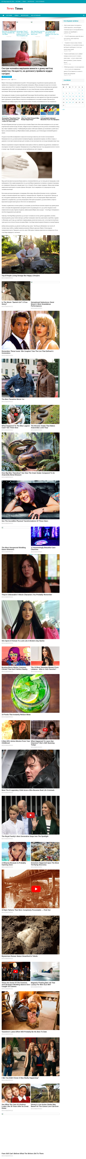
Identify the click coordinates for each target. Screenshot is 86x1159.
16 (82, 96)
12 (70, 96)
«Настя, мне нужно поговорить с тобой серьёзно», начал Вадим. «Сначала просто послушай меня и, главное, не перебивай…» (73, 29)
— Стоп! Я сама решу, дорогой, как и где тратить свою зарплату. (73, 37)
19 (70, 99)
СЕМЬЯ (24, 1)
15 (79, 96)
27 (73, 102)
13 (73, 96)
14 (76, 96)
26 (70, 102)
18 (66, 99)
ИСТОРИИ (18, 1)
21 (76, 99)
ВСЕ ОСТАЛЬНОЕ (40, 1)
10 (63, 96)
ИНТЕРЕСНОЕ (31, 1)
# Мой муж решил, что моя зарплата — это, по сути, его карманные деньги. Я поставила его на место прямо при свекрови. (74, 70)
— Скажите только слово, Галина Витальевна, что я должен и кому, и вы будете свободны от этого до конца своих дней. (74, 46)
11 (66, 96)
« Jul (63, 109)
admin (14, 79)
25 (66, 102)
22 (79, 99)
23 (82, 99)
